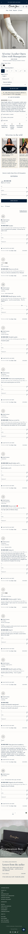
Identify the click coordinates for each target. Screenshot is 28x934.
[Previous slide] (1, 2)
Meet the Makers (5, 920)
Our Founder (4, 918)
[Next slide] (26, 2)
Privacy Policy (4, 908)
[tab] (23, 211)
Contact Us (3, 890)
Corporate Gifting (5, 911)
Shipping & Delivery (5, 897)
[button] (14, 100)
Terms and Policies (14, 929)
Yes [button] (10, 250)
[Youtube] (15, 932)
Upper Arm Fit (4, 75)
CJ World (20, 10)
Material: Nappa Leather (8, 117)
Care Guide (5, 120)
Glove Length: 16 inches (8, 114)
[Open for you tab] (23, 929)
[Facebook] (10, 932)
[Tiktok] (17, 932)
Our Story (3, 916)
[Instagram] (13, 932)
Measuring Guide (5, 894)
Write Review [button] (14, 201)
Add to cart (14, 88)
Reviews (3, 904)
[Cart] (26, 6)
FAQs (2, 892)
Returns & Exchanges (6, 899)
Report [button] (12, 250)
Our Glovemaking (5, 922)
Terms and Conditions (6, 906)
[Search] (4, 6)
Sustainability (4, 909)
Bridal (10, 10)
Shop (7, 10)
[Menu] (1, 6)
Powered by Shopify (18, 926)
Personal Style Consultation (7, 895)
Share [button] (15, 250)
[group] (14, 181)
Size (7, 68)
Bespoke (15, 10)
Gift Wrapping (7, 84)
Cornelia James (11, 926)
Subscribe (23, 873)
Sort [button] (2, 206)
